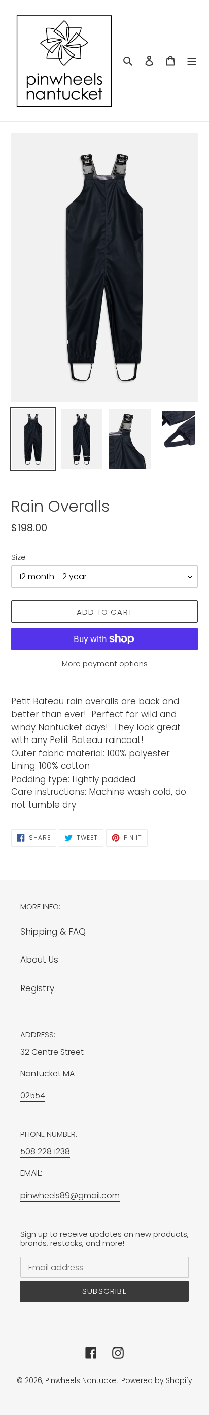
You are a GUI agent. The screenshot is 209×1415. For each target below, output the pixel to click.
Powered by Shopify (156, 1380)
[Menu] (191, 61)
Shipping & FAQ (53, 932)
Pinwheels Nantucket (82, 1380)
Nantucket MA (47, 1074)
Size (18, 557)
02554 (32, 1095)
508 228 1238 (45, 1151)
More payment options (105, 663)
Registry (37, 988)
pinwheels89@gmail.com (70, 1195)
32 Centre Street (52, 1052)
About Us (39, 960)
